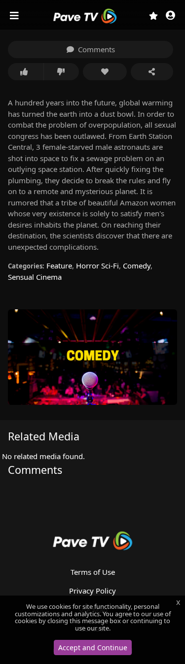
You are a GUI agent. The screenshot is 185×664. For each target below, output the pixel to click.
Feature (59, 265)
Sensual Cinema (35, 277)
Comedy (136, 265)
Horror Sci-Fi (97, 265)
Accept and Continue (92, 647)
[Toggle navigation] (15, 16)
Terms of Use (93, 572)
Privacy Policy (92, 591)
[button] (170, 16)
